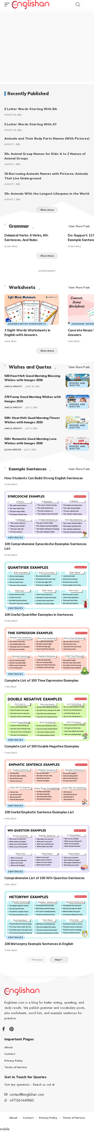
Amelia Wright (13, 386)
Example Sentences (28, 469)
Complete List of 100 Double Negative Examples (41, 746)
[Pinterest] (11, 1029)
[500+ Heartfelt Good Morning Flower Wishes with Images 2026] (78, 422)
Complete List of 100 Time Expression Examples (41, 680)
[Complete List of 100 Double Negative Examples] (47, 717)
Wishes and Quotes (30, 367)
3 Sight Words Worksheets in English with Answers (27, 332)
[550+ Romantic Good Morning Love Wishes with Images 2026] (78, 443)
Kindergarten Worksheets (27, 323)
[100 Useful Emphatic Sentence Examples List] (47, 783)
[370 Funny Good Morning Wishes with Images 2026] (78, 401)
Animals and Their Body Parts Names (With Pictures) (47, 138)
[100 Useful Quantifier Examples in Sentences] (47, 585)
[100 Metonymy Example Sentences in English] (47, 914)
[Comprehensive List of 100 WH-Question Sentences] (47, 849)
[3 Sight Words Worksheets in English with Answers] (31, 309)
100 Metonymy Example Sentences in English (38, 944)
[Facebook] (3, 1029)
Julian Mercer (12, 449)
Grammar (19, 226)
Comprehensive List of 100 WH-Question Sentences (44, 878)
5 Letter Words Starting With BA (30, 109)
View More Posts (79, 226)
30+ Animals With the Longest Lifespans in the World (46, 194)
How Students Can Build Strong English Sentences (43, 478)
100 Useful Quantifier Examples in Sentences (38, 614)
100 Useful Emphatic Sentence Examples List (39, 812)
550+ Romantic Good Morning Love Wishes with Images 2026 (30, 441)
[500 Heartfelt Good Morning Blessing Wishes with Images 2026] (78, 380)
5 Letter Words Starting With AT (30, 124)
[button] (8, 4)
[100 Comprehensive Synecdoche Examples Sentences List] (47, 514)
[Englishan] (30, 4)
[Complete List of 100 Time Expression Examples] (47, 651)
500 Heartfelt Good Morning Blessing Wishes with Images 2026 (32, 378)
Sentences (15, 537)
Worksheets (22, 287)
